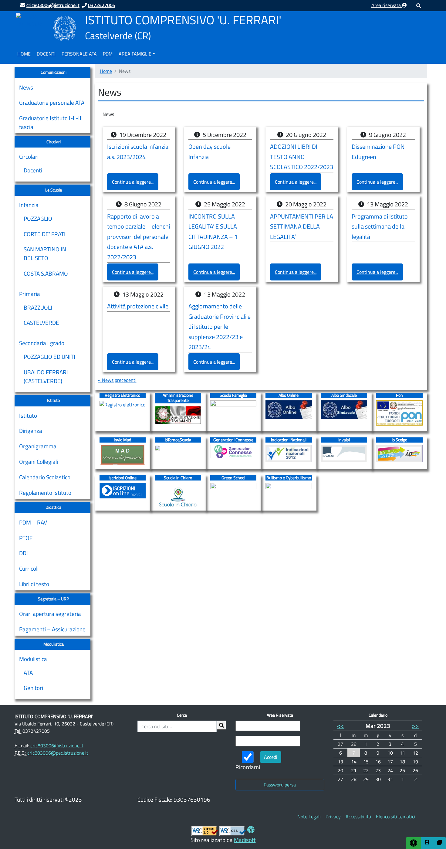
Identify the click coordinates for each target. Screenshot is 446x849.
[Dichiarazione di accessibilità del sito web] (251, 830)
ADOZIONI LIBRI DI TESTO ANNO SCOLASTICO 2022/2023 (301, 156)
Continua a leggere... (133, 181)
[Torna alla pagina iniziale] (30, 19)
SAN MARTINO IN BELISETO (45, 253)
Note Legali (309, 816)
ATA (28, 672)
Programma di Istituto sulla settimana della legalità (380, 226)
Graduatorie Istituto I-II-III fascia (51, 122)
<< (340, 725)
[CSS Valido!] (232, 830)
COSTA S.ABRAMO (46, 273)
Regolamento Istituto (45, 492)
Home (24, 53)
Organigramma (37, 446)
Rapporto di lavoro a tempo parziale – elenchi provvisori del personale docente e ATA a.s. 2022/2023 (138, 237)
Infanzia (29, 204)
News (26, 87)
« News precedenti (117, 380)
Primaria (29, 293)
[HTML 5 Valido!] (204, 830)
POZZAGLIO (38, 218)
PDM (108, 53)
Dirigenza (30, 430)
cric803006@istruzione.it (56, 745)
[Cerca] (221, 725)
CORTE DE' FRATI (45, 234)
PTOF (25, 537)
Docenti (46, 53)
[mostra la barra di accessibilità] (413, 843)
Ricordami (247, 766)
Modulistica (33, 658)
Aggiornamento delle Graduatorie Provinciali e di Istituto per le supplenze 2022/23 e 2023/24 (219, 326)
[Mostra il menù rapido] (427, 843)
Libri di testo (34, 583)
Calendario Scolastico (44, 477)
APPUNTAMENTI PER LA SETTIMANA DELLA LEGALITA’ (301, 226)
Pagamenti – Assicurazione (52, 629)
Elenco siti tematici (395, 816)
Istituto (28, 415)
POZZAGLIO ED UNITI (49, 356)
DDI (23, 552)
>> (415, 725)
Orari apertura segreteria (50, 613)
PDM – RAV (33, 522)
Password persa (280, 784)
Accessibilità (358, 816)
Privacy (333, 816)
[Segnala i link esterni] (439, 843)
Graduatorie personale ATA (51, 102)
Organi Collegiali (38, 461)
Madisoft (245, 839)
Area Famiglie (135, 53)
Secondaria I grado (41, 342)
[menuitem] (24, 53)
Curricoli (29, 568)
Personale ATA (79, 53)
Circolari (29, 156)
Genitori (33, 688)
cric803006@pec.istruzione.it (57, 752)
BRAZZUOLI (38, 307)
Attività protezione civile (137, 306)
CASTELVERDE (41, 322)
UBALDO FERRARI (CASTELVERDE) (46, 376)
